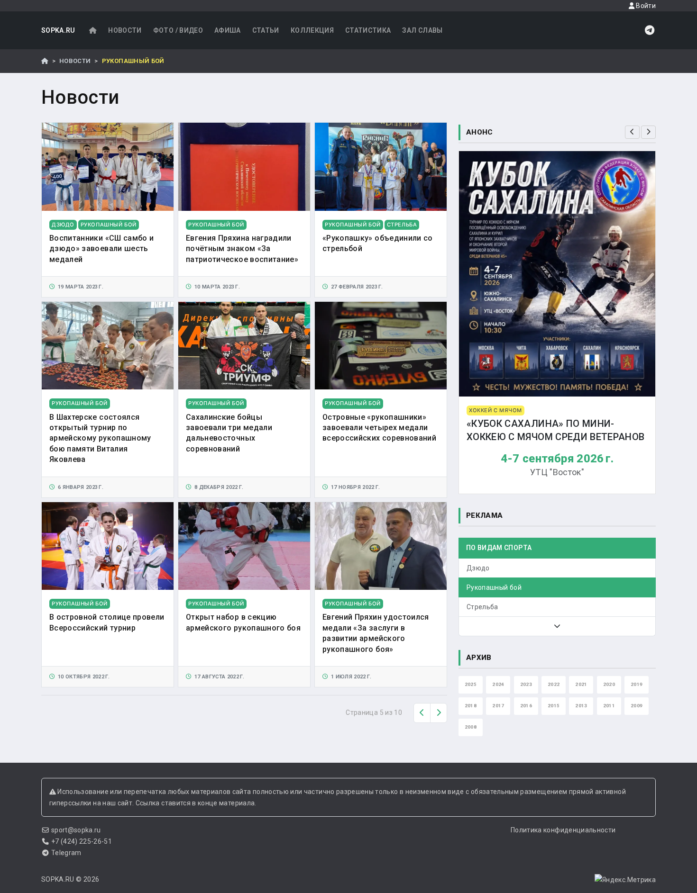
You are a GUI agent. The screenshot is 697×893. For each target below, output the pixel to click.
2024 (498, 684)
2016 (526, 705)
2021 (581, 684)
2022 (553, 684)
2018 (471, 705)
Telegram (66, 853)
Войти (645, 5)
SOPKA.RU (58, 30)
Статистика (368, 30)
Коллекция (312, 30)
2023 (526, 684)
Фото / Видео (178, 30)
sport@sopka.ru (76, 830)
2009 (636, 705)
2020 (609, 684)
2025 (471, 684)
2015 (553, 705)
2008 (471, 727)
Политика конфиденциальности (563, 830)
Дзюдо (478, 568)
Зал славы (422, 30)
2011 (609, 705)
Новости (124, 30)
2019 (636, 684)
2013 (581, 705)
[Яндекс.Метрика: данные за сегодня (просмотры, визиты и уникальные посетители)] (625, 879)
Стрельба (482, 607)
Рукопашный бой (494, 587)
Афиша (227, 30)
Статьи (265, 30)
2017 (498, 705)
